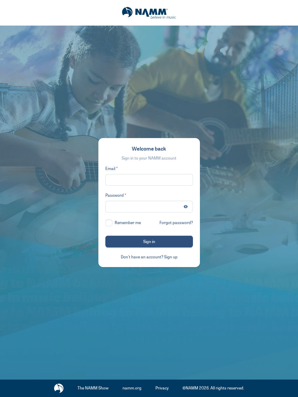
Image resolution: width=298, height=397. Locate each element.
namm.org (132, 388)
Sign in (149, 241)
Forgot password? (176, 222)
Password (114, 195)
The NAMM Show (93, 388)
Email (110, 168)
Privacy (161, 388)
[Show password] (185, 206)
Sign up (171, 257)
